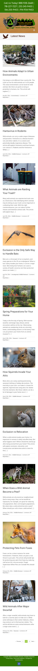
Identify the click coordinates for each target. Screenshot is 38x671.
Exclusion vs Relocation (15, 432)
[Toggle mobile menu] (34, 30)
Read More (5, 97)
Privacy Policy (9, 658)
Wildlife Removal (16, 154)
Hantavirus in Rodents (14, 131)
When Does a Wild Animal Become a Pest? (16, 490)
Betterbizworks (19, 660)
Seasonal (15, 338)
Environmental (15, 95)
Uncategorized (15, 274)
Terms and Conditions (19, 658)
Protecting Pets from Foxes (17, 548)
